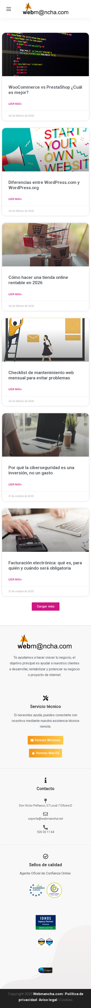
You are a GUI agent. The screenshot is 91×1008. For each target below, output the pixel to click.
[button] (45, 606)
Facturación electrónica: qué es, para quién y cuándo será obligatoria (45, 565)
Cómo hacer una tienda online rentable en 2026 (38, 280)
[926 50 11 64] (45, 827)
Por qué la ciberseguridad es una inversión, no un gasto (41, 470)
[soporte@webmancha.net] (45, 814)
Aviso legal (48, 999)
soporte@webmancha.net (45, 818)
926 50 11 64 (45, 832)
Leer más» (15, 103)
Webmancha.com (48, 993)
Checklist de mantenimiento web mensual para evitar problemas (41, 375)
